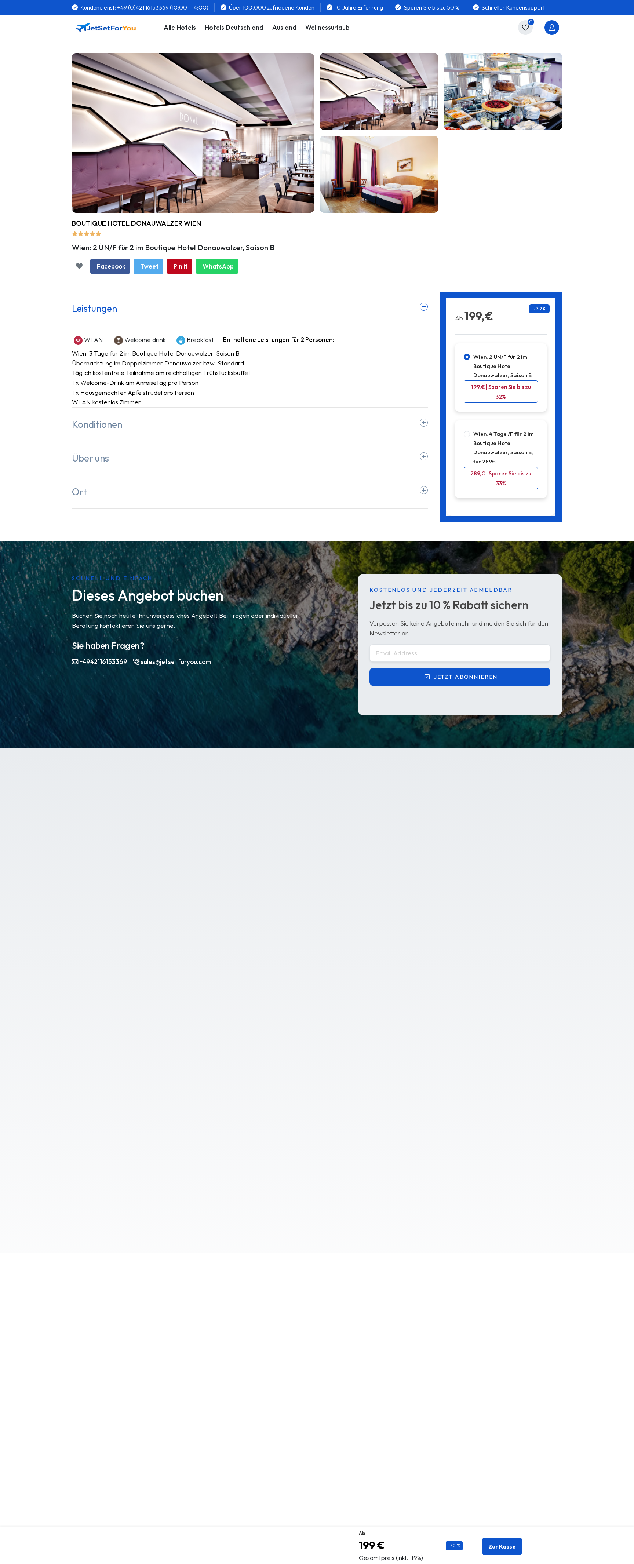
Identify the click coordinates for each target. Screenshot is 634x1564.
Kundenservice (342, 1461)
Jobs (78, 1461)
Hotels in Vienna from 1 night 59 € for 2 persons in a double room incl (179, 1357)
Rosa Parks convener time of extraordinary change (154, 1340)
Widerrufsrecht (467, 1503)
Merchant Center (96, 1489)
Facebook (111, 266)
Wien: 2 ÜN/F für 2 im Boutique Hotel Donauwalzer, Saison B (502, 366)
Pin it (181, 266)
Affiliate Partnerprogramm (358, 1446)
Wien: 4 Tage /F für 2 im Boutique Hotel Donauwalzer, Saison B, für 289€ (503, 447)
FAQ (203, 1446)
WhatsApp (218, 266)
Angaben (162, 922)
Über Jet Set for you (101, 1446)
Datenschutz (464, 1475)
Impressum (461, 1446)
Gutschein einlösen (222, 1489)
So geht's (209, 1461)
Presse (81, 1475)
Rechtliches (462, 1489)
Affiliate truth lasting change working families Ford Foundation (341, 1340)
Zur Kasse (502, 1546)
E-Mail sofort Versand (227, 1475)
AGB (452, 1461)
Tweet (149, 266)
